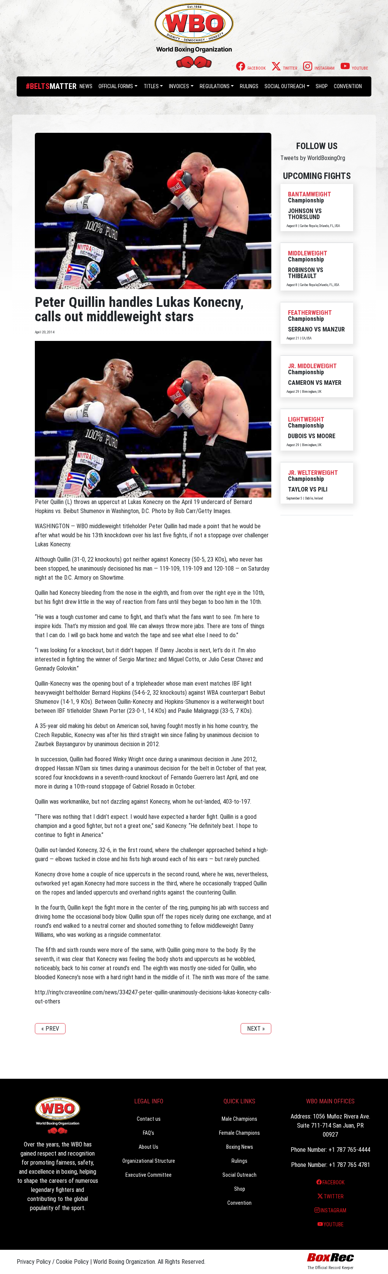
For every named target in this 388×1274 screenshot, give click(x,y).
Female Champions (239, 1133)
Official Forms (116, 86)
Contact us (149, 1119)
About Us (148, 1147)
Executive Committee (148, 1175)
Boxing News (239, 1147)
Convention (239, 1203)
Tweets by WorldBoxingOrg (312, 158)
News (86, 86)
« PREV (50, 1028)
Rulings (249, 86)
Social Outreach (284, 86)
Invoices (179, 86)
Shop (322, 86)
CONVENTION (348, 86)
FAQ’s (148, 1133)
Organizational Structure (148, 1161)
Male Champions (239, 1119)
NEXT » (256, 1028)
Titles (151, 86)
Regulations (215, 86)
